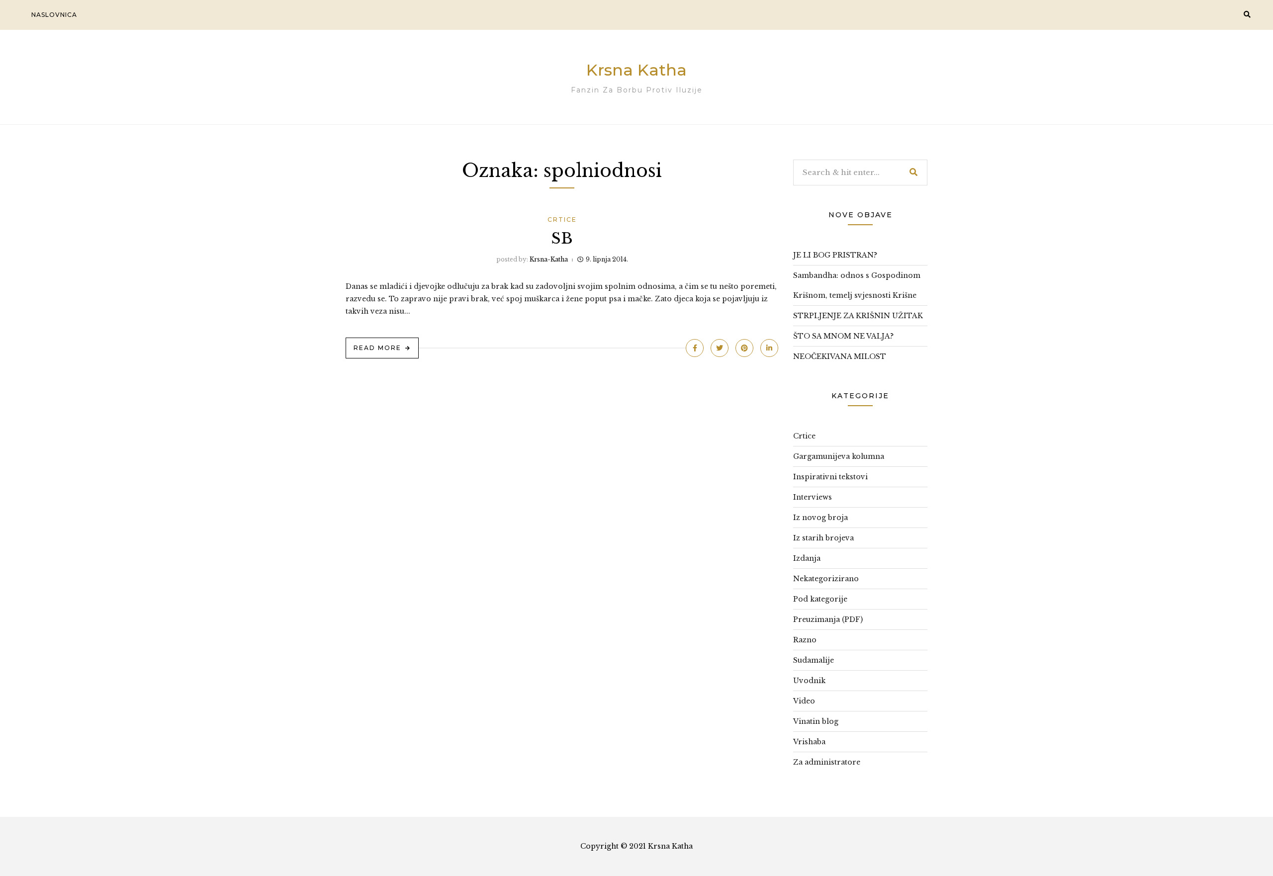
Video (804, 701)
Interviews (812, 497)
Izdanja (806, 558)
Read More (377, 347)
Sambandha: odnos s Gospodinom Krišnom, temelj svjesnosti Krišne (856, 285)
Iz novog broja (820, 517)
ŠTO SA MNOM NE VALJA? (843, 336)
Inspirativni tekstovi (830, 476)
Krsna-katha (549, 259)
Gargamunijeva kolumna (838, 456)
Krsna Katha (636, 70)
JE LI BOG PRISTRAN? (835, 255)
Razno (805, 639)
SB (562, 238)
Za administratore (826, 762)
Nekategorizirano (826, 578)
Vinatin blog (815, 721)
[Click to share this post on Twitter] (719, 348)
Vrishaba (809, 741)
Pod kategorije (820, 599)
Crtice (562, 219)
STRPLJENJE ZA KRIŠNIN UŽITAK (858, 315)
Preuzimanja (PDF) (828, 619)
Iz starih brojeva (823, 537)
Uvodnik (809, 680)
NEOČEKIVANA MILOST (839, 356)
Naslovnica (54, 14)
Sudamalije (813, 660)
